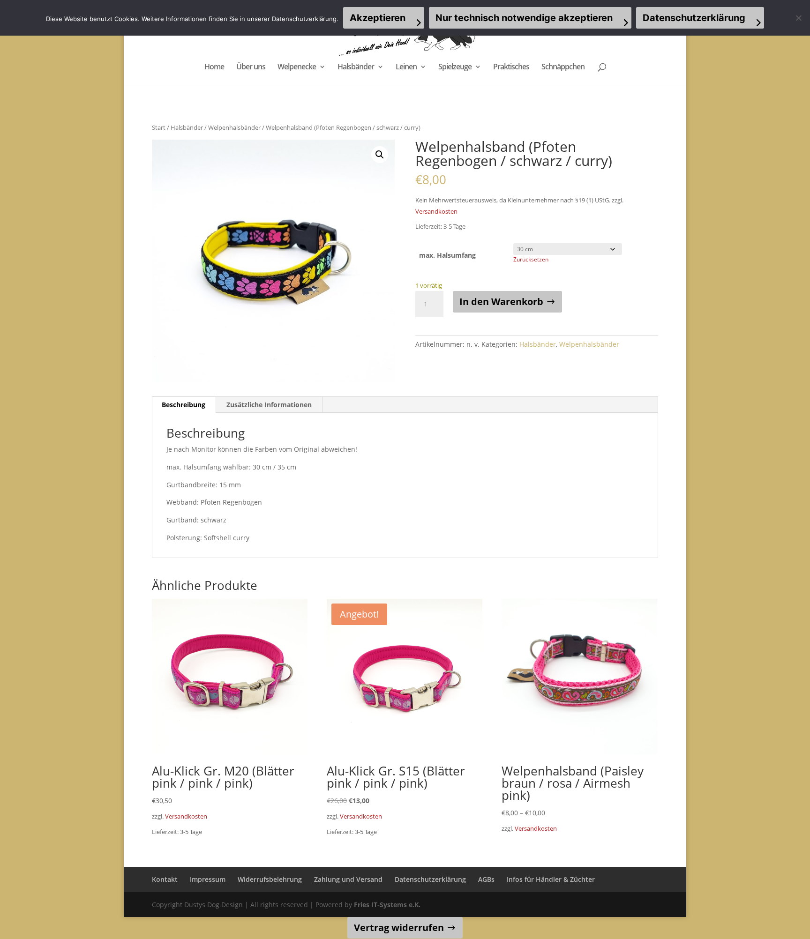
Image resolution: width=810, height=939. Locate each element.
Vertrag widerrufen (399, 927)
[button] (379, 154)
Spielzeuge (455, 67)
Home (214, 67)
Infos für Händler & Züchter (551, 879)
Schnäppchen (563, 67)
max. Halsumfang (447, 255)
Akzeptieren (377, 17)
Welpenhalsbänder (234, 127)
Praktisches (511, 67)
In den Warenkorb (501, 301)
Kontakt (165, 879)
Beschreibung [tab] (183, 404)
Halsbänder (356, 67)
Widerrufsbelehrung (270, 879)
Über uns (250, 67)
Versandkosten (436, 212)
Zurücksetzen (530, 259)
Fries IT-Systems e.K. (387, 904)
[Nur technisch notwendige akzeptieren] (798, 17)
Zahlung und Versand (348, 879)
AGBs (486, 879)
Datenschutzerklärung (430, 879)
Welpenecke (297, 67)
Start (158, 127)
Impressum (207, 879)
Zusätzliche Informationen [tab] (269, 404)
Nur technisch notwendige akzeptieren (524, 17)
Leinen (406, 67)
